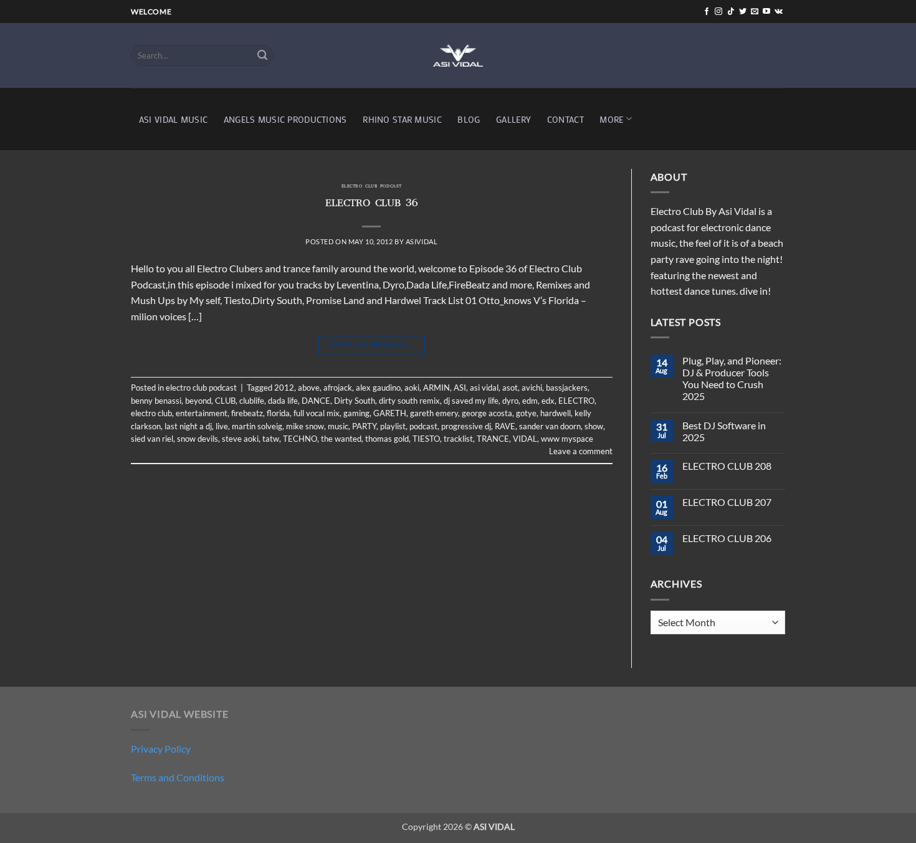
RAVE (505, 426)
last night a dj (188, 426)
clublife (251, 401)
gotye (526, 413)
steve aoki (240, 439)
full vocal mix (316, 413)
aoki (411, 388)
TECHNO (300, 439)
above (309, 388)
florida (278, 413)
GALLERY (513, 119)
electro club (151, 413)
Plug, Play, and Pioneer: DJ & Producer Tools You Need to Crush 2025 (731, 378)
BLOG (468, 119)
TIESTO (426, 439)
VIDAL (525, 439)
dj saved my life (471, 401)
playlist (393, 426)
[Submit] (262, 55)
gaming (356, 413)
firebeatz (247, 413)
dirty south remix (409, 401)
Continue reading (372, 344)
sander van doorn (550, 426)
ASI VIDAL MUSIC (173, 119)
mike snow (305, 426)
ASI (460, 388)
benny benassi (156, 401)
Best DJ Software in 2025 (724, 431)
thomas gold (387, 439)
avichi (532, 388)
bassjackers (567, 388)
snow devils (197, 439)
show (593, 426)
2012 (284, 388)
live (222, 426)
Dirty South (354, 401)
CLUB (225, 401)
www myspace (567, 439)
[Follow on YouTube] (766, 11)
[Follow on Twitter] (743, 11)
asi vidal (484, 388)
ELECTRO (576, 401)
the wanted (341, 439)
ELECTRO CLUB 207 (726, 502)
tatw (270, 439)
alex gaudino (378, 388)
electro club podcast (371, 187)
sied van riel (152, 439)
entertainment (201, 413)
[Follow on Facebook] (706, 11)
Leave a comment (581, 451)
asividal (421, 241)
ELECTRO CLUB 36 (371, 204)
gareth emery (434, 413)
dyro (510, 401)
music (338, 426)
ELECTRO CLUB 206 (726, 538)
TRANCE (493, 439)
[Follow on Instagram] (718, 11)
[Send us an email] (754, 11)
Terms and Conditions (177, 777)
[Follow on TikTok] (731, 11)
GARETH (389, 413)
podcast (423, 426)
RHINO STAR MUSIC (402, 119)
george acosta (487, 413)
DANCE (316, 401)
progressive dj (466, 426)
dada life (283, 401)
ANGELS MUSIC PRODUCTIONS (285, 119)
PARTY (364, 426)
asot (510, 388)
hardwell (555, 413)
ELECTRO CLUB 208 (726, 466)
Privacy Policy (161, 749)
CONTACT (565, 119)
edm (530, 401)
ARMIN (436, 388)
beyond (198, 401)
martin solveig (257, 426)
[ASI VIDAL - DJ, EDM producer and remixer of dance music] (458, 55)
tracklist (458, 439)
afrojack (337, 388)
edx (548, 401)
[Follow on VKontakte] (779, 11)
